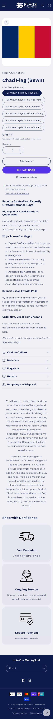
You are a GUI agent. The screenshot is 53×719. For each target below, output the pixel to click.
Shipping (17, 139)
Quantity (6, 144)
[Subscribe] (43, 668)
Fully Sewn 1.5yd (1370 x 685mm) (24, 100)
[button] (3, 5)
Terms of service (19, 713)
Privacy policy (39, 708)
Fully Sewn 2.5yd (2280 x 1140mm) (24, 114)
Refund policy (24, 708)
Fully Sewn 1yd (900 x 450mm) (22, 93)
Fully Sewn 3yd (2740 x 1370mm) (23, 120)
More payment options (26, 177)
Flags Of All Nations (25, 704)
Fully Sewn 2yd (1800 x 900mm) (23, 107)
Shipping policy (36, 713)
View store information (17, 193)
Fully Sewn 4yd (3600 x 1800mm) (23, 127)
